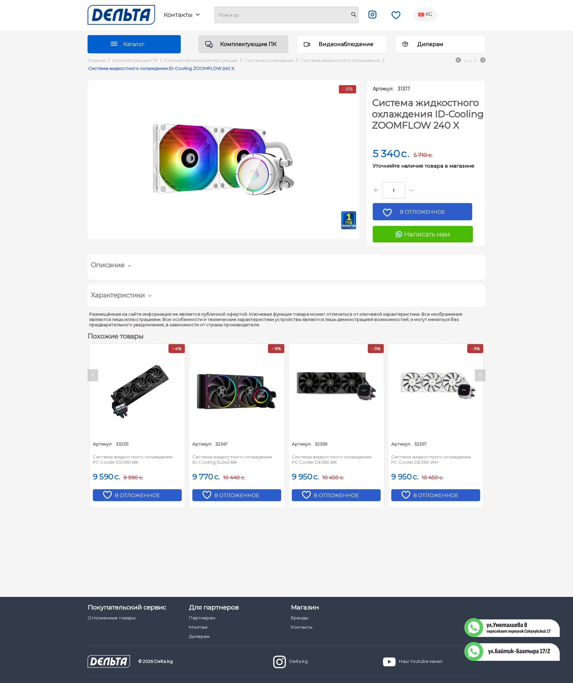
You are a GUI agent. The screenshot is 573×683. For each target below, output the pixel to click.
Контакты (301, 627)
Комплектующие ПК (248, 44)
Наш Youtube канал (420, 661)
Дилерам (430, 44)
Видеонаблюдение (346, 44)
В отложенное (422, 212)
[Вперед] (482, 61)
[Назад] (458, 61)
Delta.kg (298, 661)
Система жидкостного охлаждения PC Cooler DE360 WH (431, 459)
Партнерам (202, 617)
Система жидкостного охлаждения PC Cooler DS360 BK (132, 459)
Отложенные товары (112, 617)
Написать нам (426, 234)
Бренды (299, 617)
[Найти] (353, 15)
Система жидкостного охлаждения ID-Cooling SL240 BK (232, 459)
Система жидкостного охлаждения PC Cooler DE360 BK (331, 459)
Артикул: (383, 89)
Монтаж (198, 627)
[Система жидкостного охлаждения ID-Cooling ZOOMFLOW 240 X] (223, 159)
